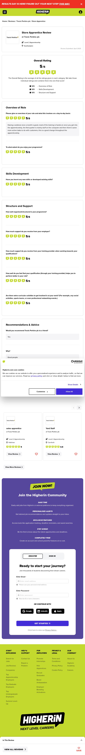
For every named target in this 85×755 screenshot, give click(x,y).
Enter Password (23, 590)
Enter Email (21, 576)
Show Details (73, 384)
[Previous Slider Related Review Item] (73, 407)
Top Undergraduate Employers (12, 694)
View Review (13, 454)
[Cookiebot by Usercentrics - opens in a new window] (72, 361)
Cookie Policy (57, 670)
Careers (70, 670)
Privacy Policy (57, 665)
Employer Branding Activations (41, 689)
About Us (70, 658)
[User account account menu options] (81, 12)
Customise (41, 392)
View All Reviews (14, 749)
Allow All (69, 392)
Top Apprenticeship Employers (12, 677)
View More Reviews (13, 467)
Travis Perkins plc (32, 36)
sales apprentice (13, 428)
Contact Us (25, 658)
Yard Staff (50, 428)
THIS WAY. (64, 4)
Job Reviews (11, 665)
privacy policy (36, 376)
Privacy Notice (51, 630)
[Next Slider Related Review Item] (79, 407)
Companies (10, 670)
